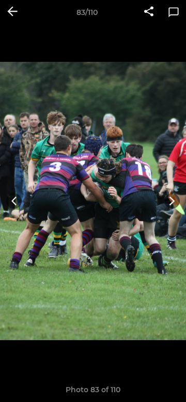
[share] (149, 12)
